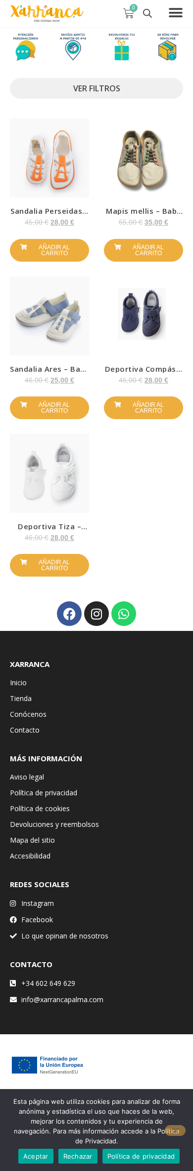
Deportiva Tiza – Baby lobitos (49, 530)
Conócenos (28, 714)
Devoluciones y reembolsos (54, 824)
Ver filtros (96, 88)
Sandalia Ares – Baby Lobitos (49, 372)
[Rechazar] (175, 1130)
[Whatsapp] (123, 613)
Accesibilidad (30, 855)
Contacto (25, 730)
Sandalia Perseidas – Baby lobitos (49, 214)
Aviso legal (27, 776)
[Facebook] (69, 613)
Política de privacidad (43, 792)
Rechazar (78, 1156)
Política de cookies (40, 808)
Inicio (18, 682)
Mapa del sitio (32, 840)
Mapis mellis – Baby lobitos (143, 214)
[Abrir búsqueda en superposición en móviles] (147, 13)
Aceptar (35, 1156)
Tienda (21, 698)
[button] (175, 12)
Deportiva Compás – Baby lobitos (144, 372)
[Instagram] (96, 613)
